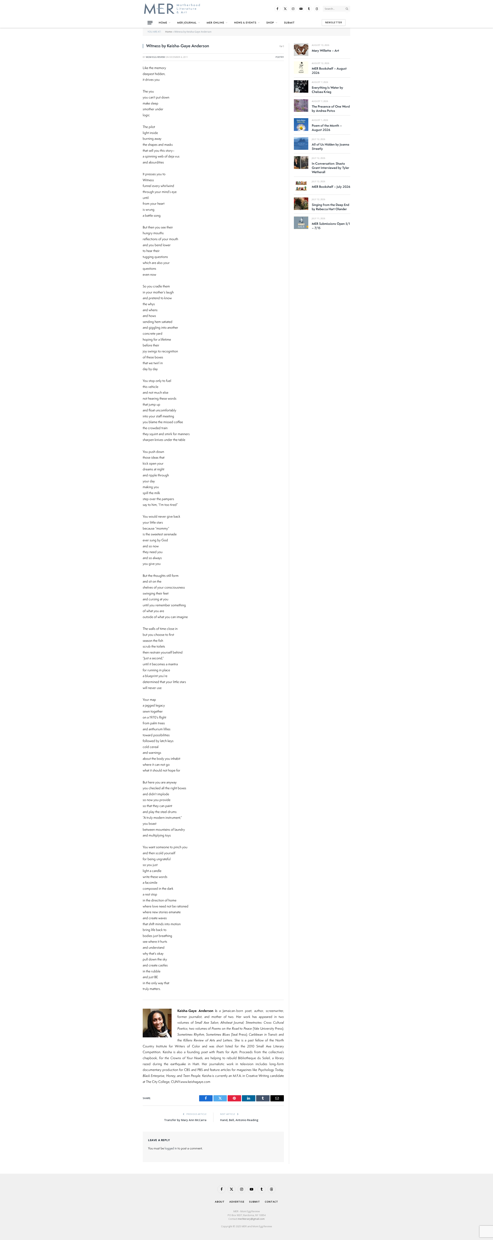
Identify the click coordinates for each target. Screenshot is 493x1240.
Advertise (236, 1201)
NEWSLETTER (333, 22)
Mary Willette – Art (325, 50)
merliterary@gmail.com (251, 1219)
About (220, 1201)
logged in (171, 1148)
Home (163, 22)
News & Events (245, 22)
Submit (289, 22)
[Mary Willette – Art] (301, 49)
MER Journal (187, 22)
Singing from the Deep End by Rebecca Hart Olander (330, 207)
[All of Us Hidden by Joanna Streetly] (301, 143)
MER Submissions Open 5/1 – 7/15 (331, 226)
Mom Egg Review (155, 57)
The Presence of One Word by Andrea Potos (331, 108)
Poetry (280, 57)
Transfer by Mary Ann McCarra (185, 1120)
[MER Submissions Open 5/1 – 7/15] (301, 222)
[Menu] (150, 22)
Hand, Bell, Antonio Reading (239, 1120)
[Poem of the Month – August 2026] (301, 124)
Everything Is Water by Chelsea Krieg (327, 89)
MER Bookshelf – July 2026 (331, 186)
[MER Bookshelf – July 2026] (301, 185)
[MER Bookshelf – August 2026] (301, 67)
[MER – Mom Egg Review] (172, 8)
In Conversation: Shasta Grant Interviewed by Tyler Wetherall (330, 167)
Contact (271, 1201)
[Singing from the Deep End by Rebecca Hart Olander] (301, 203)
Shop (270, 22)
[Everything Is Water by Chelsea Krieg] (301, 86)
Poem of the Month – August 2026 (327, 127)
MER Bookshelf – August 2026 (329, 70)
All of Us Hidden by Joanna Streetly (330, 146)
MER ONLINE (215, 22)
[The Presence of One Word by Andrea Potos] (301, 105)
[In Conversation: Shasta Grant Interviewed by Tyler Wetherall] (301, 162)
